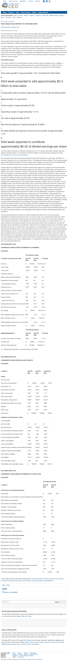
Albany (16, 15)
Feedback (15, 655)
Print (8, 585)
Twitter (14, 657)
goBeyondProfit (43, 12)
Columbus (38, 15)
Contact (31, 1)
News (5, 12)
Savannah (8, 17)
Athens (21, 15)
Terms (34, 659)
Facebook (21, 657)
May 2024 (11, 21)
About (4, 1)
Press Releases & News (26, 655)
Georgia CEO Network (25, 640)
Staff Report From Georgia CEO (10, 27)
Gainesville (45, 15)
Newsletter (23, 1)
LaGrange (61, 642)
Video (17, 12)
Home (2, 21)
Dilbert (34, 12)
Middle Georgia (53, 15)
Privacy (40, 659)
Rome (2, 17)
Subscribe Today (26, 616)
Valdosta (19, 17)
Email (3, 585)
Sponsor (38, 1)
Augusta (31, 15)
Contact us (48, 635)
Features (11, 12)
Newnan (61, 15)
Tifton (14, 17)
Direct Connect (13, 1)
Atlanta (26, 15)
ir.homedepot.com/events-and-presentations (15, 155)
